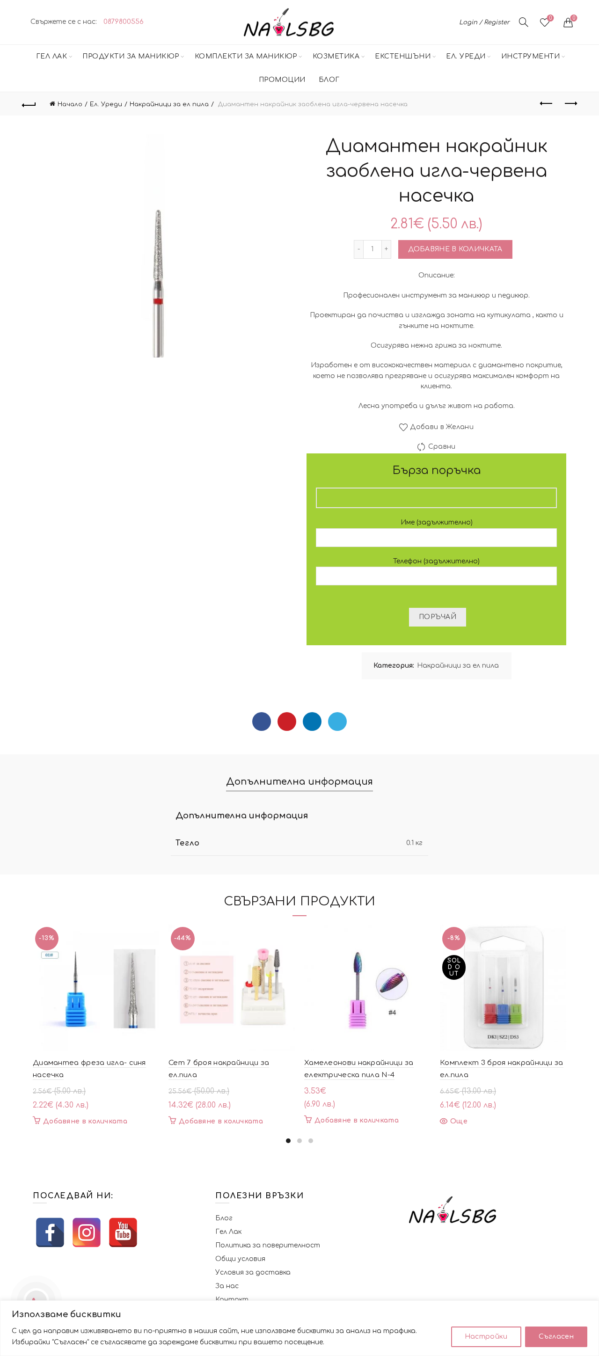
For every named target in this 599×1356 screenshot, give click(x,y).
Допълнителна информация (299, 781)
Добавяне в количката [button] (85, 1121)
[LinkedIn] (312, 721)
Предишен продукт (546, 104)
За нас (227, 1286)
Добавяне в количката (455, 249)
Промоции (282, 79)
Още (459, 1121)
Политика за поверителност (267, 1245)
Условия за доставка (253, 1272)
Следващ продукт (570, 104)
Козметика (336, 56)
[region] (299, 1328)
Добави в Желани (442, 426)
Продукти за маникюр (130, 56)
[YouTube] (123, 1232)
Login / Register (484, 22)
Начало (70, 104)
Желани (550, 18)
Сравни (441, 446)
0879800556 (123, 21)
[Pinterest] (287, 721)
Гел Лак (51, 56)
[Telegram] (337, 721)
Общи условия (240, 1258)
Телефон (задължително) (436, 561)
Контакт (231, 1299)
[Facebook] (261, 721)
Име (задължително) (437, 522)
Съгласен (556, 1336)
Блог (329, 79)
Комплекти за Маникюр (246, 56)
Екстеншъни (403, 56)
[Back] (29, 104)
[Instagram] (87, 1232)
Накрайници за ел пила (169, 104)
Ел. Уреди (466, 56)
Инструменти (530, 56)
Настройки (486, 1336)
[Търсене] (523, 22)
